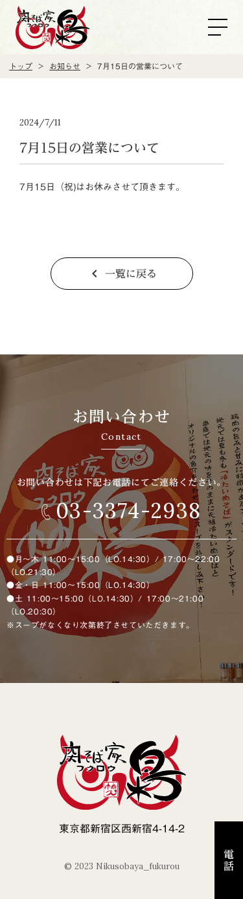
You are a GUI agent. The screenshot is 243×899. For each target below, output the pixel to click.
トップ (20, 66)
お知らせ (64, 66)
